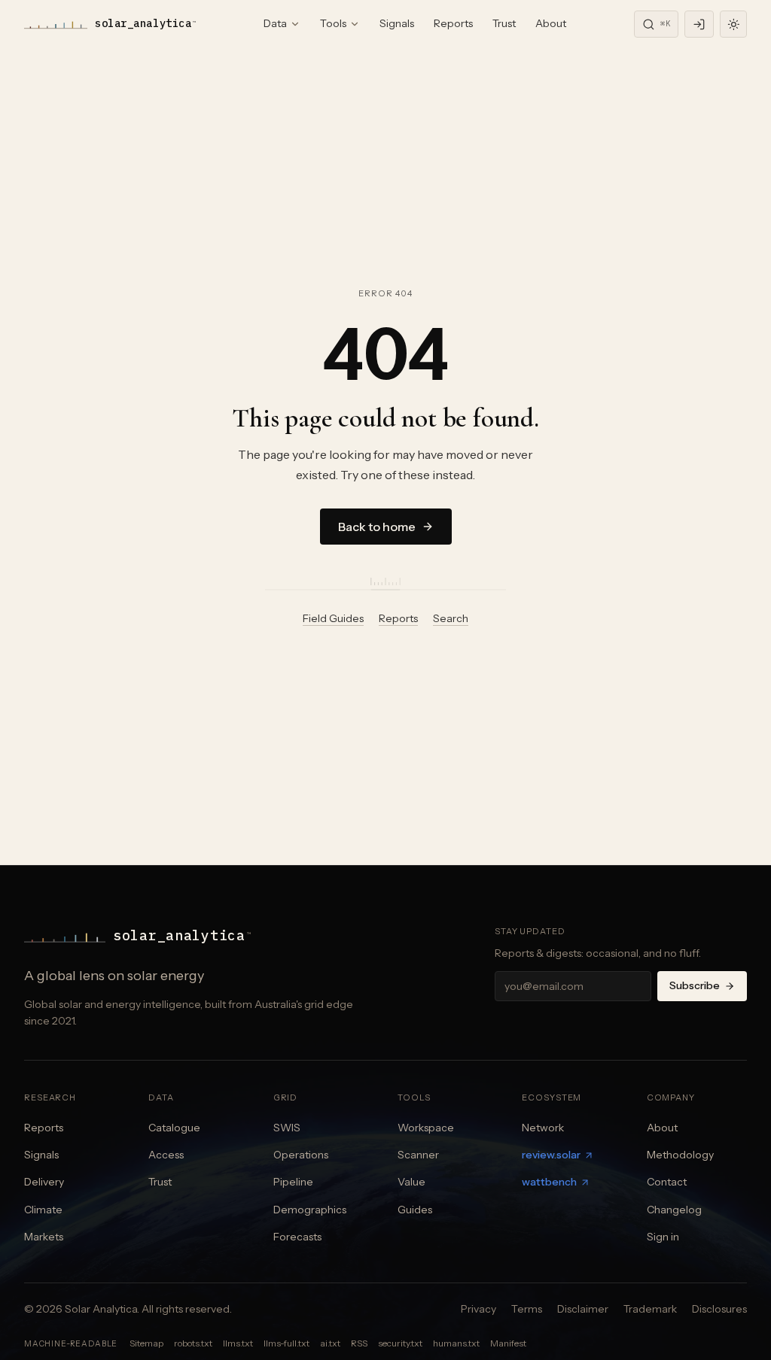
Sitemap (146, 1343)
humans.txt (456, 1343)
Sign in (663, 1236)
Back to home (377, 526)
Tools (333, 23)
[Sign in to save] (699, 24)
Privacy (478, 1309)
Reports (453, 23)
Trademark (650, 1309)
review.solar (551, 1154)
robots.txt (193, 1343)
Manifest (508, 1343)
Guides (415, 1209)
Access (166, 1154)
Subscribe (694, 985)
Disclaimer (582, 1309)
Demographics (309, 1209)
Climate (43, 1209)
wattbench (549, 1181)
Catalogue (174, 1127)
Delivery (44, 1181)
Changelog (674, 1209)
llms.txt (238, 1343)
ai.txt (330, 1343)
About (550, 23)
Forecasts (297, 1236)
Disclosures (719, 1309)
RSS (359, 1343)
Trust (504, 23)
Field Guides (333, 618)
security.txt (400, 1343)
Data (275, 23)
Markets (43, 1236)
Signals (396, 23)
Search (450, 618)
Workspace (426, 1127)
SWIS (286, 1127)
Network (543, 1127)
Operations (300, 1154)
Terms (526, 1309)
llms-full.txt (286, 1343)
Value (411, 1181)
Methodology (680, 1154)
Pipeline (293, 1181)
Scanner (418, 1154)
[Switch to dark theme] (733, 24)
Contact (667, 1181)
